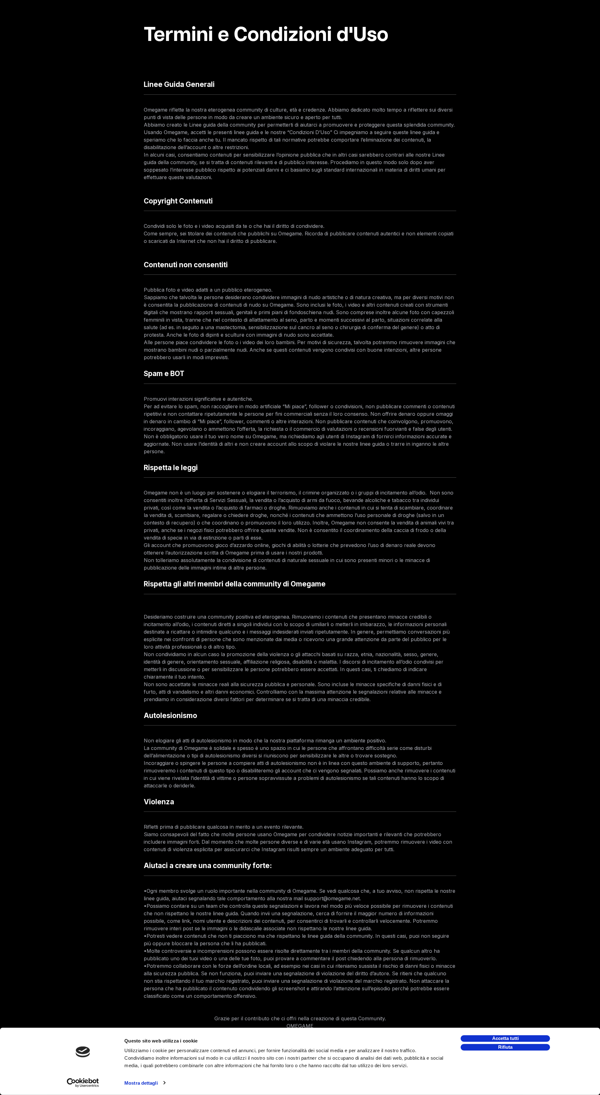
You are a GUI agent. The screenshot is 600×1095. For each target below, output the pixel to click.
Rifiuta (505, 1047)
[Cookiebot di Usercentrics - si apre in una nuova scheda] (83, 1082)
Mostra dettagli (141, 1083)
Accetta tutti (505, 1038)
